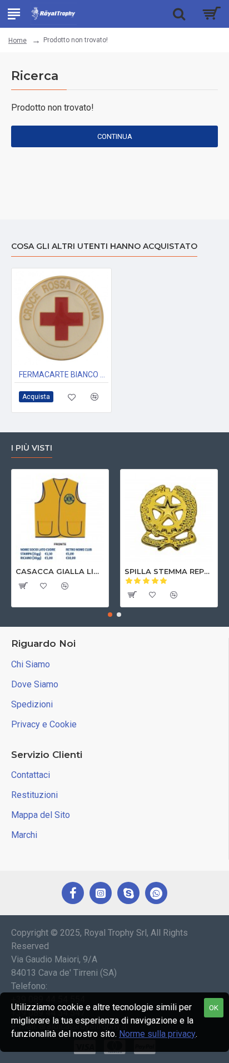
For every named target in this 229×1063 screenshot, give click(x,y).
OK (213, 1008)
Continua (114, 136)
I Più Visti (31, 448)
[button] (110, 614)
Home (17, 40)
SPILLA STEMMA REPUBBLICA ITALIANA (169, 571)
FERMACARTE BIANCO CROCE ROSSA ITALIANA (63, 374)
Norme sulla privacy (157, 1034)
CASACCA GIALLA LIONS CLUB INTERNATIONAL (60, 571)
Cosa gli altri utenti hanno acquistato (104, 246)
